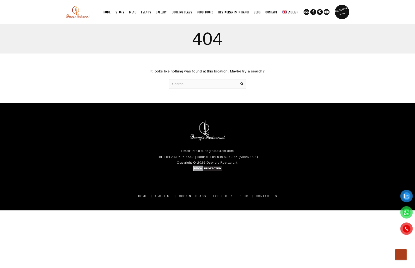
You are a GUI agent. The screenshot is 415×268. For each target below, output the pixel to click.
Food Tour (222, 196)
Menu (132, 12)
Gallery (161, 12)
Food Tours (205, 12)
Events (146, 12)
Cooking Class (182, 12)
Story (120, 12)
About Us (163, 196)
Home (107, 12)
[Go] (242, 84)
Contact (271, 12)
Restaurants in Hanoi (233, 12)
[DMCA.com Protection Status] (207, 170)
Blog (257, 12)
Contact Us (266, 196)
